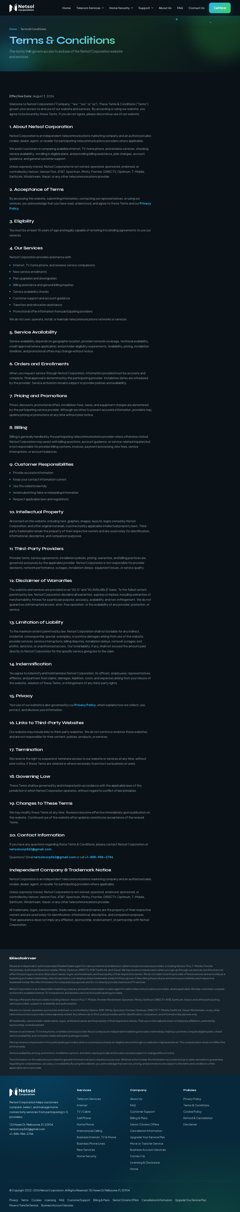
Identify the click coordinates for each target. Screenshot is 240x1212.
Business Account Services (148, 1149)
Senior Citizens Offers (144, 1124)
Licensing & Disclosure (145, 1162)
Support (144, 8)
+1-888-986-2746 (99, 857)
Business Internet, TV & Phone (96, 1137)
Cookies (37, 1200)
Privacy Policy (85, 705)
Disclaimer (190, 1124)
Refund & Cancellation (198, 1118)
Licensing (50, 1200)
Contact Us (197, 8)
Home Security (119, 8)
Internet (82, 1105)
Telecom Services (88, 8)
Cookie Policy (192, 1111)
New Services (86, 1149)
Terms (24, 1200)
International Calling (89, 1130)
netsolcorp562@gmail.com (30, 849)
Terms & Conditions (196, 1105)
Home (66, 8)
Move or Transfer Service (146, 1143)
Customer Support (142, 1111)
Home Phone (85, 1124)
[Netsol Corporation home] (21, 8)
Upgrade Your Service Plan (147, 1137)
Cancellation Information (146, 1130)
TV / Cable (84, 1111)
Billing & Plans (139, 1118)
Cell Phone (84, 1118)
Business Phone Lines (91, 1143)
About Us (165, 8)
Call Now (220, 8)
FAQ (180, 8)
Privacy (13, 1200)
